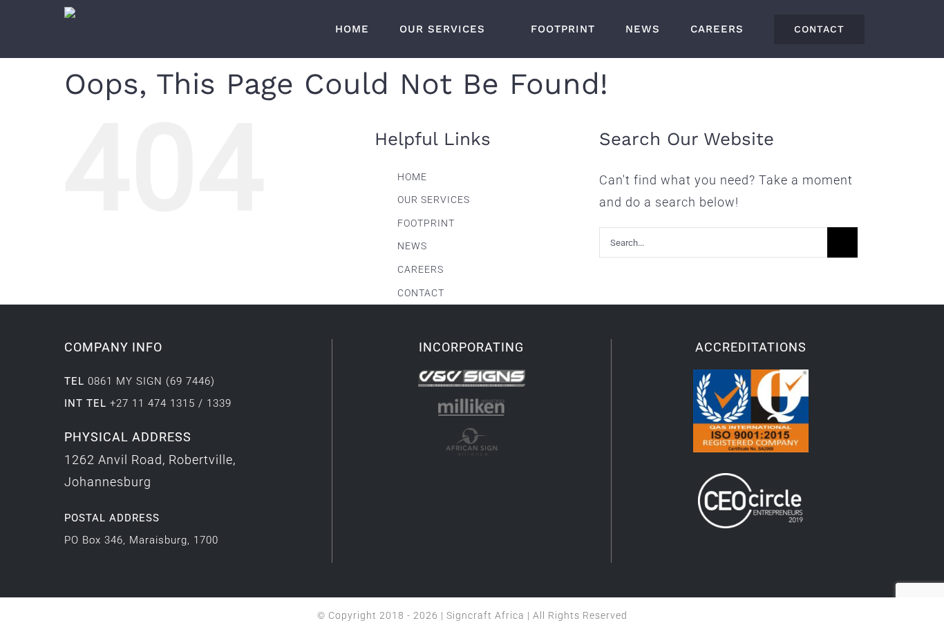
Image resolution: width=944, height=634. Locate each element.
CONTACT (420, 292)
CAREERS (420, 269)
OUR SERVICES (433, 199)
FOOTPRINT (426, 223)
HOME (412, 176)
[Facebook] (439, 480)
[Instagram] (482, 480)
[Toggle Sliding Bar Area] (931, 12)
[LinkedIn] (460, 480)
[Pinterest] (503, 480)
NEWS (412, 245)
